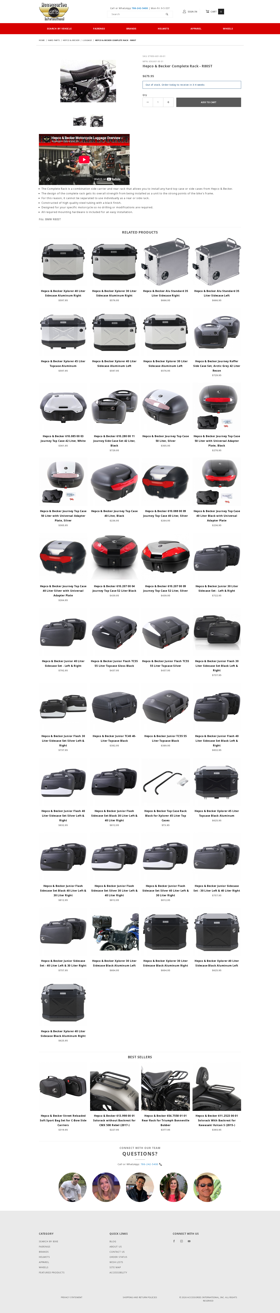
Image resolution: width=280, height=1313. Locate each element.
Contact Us (117, 1251)
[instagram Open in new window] (183, 1242)
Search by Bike (48, 1241)
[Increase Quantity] (168, 102)
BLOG (113, 1241)
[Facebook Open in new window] (175, 1242)
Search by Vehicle (59, 28)
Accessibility (118, 1272)
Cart (216, 11)
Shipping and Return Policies (140, 1297)
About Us (116, 1246)
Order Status (118, 1256)
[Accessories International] (54, 11)
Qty (145, 95)
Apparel (196, 28)
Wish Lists (116, 1262)
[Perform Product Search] (167, 14)
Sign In (192, 11)
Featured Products (52, 1272)
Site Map (115, 1267)
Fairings (99, 28)
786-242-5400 (140, 8)
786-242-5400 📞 (151, 1164)
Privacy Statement (71, 1297)
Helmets (163, 28)
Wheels (228, 28)
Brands (131, 28)
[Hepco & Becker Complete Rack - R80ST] (88, 83)
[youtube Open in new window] (190, 1242)
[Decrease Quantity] (148, 102)
